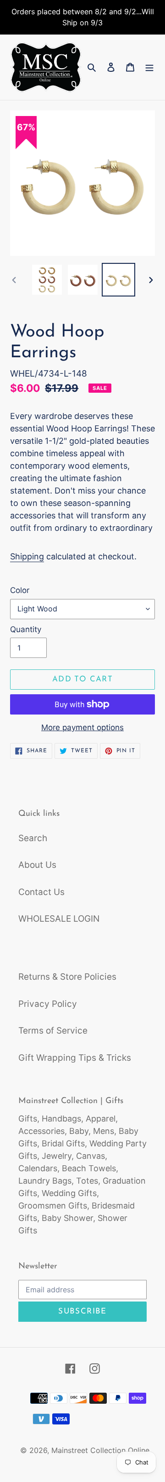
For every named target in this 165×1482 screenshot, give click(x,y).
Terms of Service (53, 1030)
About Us (37, 865)
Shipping (27, 556)
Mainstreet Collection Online (100, 1450)
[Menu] (149, 67)
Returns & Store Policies (67, 976)
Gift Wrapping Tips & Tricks (74, 1057)
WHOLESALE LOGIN (58, 918)
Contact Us (41, 892)
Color (19, 590)
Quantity (25, 629)
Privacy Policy (47, 1004)
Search (32, 838)
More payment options (82, 727)
